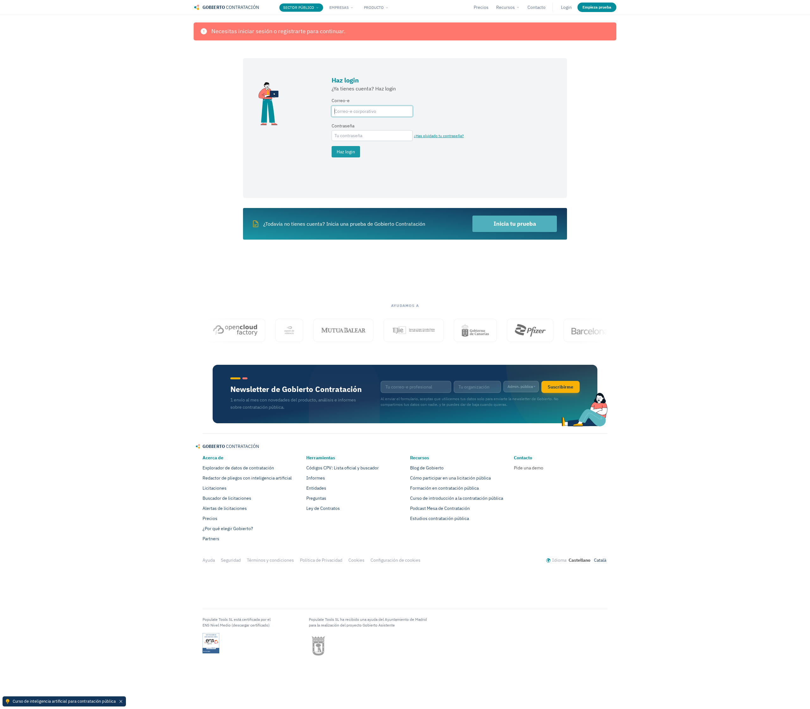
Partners (210, 538)
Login (566, 7)
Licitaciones (214, 488)
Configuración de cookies (396, 560)
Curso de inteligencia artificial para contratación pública (64, 701)
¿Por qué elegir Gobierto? (227, 528)
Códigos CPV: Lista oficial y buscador (342, 468)
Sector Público (298, 7)
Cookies (356, 560)
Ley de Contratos (323, 508)
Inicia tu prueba (515, 223)
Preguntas (316, 498)
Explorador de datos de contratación (238, 468)
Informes (315, 478)
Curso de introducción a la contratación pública (456, 498)
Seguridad (231, 560)
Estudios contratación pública (439, 518)
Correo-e (341, 100)
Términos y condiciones (270, 560)
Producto (374, 7)
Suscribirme (560, 387)
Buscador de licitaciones (226, 498)
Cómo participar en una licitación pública (450, 478)
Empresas (339, 7)
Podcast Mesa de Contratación (440, 508)
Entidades (316, 488)
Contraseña (343, 126)
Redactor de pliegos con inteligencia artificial (247, 478)
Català (600, 560)
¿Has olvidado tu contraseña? (439, 135)
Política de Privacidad (321, 560)
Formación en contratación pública (444, 488)
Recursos (505, 7)
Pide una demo (528, 468)
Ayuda (208, 560)
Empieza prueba (597, 7)
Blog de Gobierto (427, 468)
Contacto (536, 7)
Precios (481, 7)
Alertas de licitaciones (224, 508)
